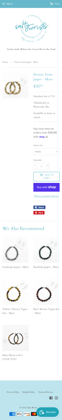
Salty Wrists (32, 407)
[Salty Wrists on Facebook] (51, 398)
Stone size (38, 145)
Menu (9, 4)
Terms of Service (45, 392)
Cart (57, 4)
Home (5, 62)
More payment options (46, 196)
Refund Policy (29, 392)
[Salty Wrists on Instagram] (56, 398)
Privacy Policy (13, 392)
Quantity (37, 160)
